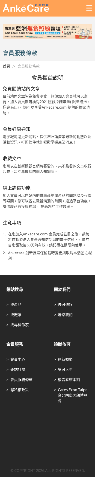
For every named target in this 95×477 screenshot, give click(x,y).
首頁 (6, 66)
